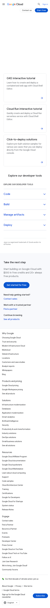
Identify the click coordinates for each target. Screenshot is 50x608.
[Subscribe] (40, 596)
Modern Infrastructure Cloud (13, 346)
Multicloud (6, 350)
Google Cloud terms (11, 590)
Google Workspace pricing (12, 390)
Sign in (45, 4)
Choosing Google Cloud (11, 338)
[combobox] (10, 602)
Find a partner (10, 309)
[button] (25, 194)
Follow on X (6, 557)
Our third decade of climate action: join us (21, 579)
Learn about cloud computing (14, 473)
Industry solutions (9, 433)
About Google (7, 586)
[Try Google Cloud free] (25, 67)
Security (5, 425)
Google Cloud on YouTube (12, 549)
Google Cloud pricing (10, 385)
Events (5, 533)
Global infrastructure (10, 354)
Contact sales (10, 299)
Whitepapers (7, 370)
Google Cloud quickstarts (12, 465)
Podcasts (6, 537)
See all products (11, 319)
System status (8, 505)
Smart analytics (8, 417)
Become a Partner (9, 529)
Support (5, 477)
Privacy (18, 586)
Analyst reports (8, 366)
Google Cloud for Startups (12, 501)
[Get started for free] (16, 285)
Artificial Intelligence (10, 421)
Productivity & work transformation (16, 429)
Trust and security (9, 342)
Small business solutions (12, 441)
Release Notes (8, 510)
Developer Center (9, 541)
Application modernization (12, 413)
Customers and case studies (13, 362)
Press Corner (7, 545)
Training (5, 489)
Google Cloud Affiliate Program (14, 457)
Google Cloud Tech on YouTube (14, 553)
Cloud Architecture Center (12, 485)
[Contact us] (27, 10)
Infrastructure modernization (14, 405)
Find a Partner (7, 525)
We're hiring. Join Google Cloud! (14, 566)
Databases (6, 409)
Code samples (8, 481)
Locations (6, 358)
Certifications (7, 493)
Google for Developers (11, 497)
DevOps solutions (9, 437)
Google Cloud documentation (14, 461)
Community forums (10, 570)
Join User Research (10, 561)
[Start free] (41, 10)
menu (3, 4)
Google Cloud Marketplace (12, 469)
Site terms (28, 586)
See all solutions (8, 445)
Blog (4, 374)
